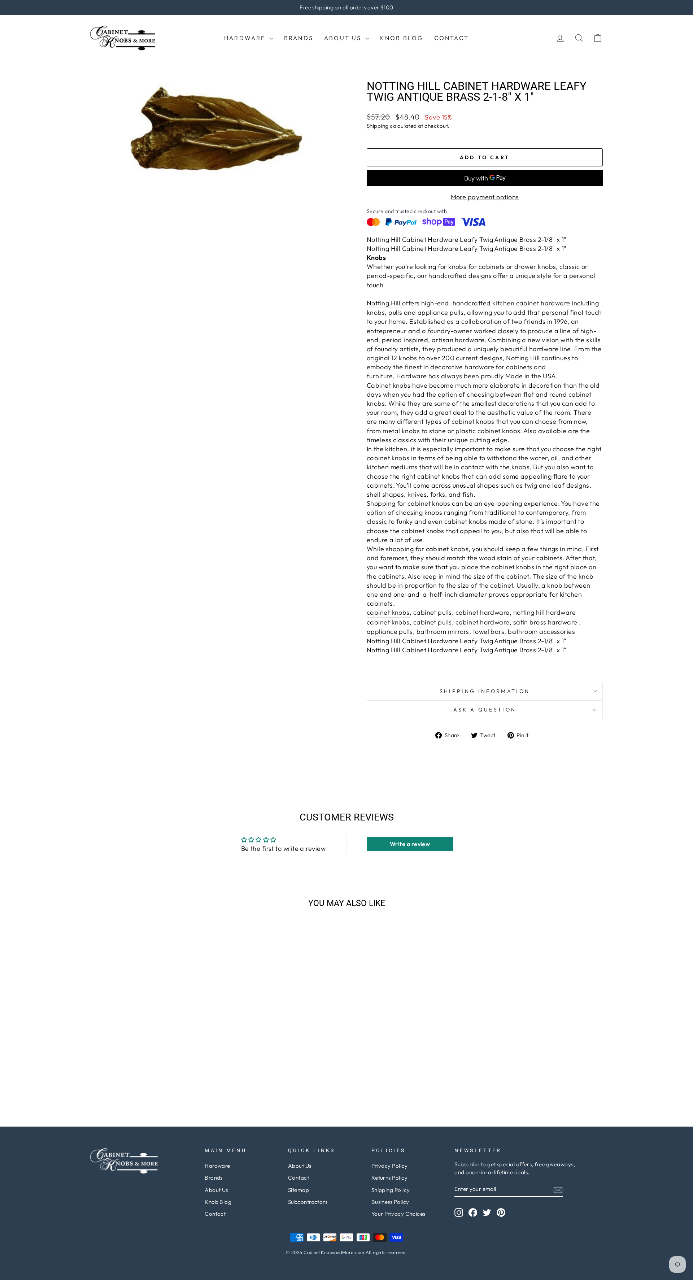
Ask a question (484, 709)
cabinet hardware (483, 622)
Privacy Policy (389, 1165)
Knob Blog (401, 38)
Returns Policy (389, 1177)
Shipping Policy (390, 1190)
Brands (298, 38)
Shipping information (485, 691)
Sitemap (298, 1190)
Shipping (378, 125)
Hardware (246, 38)
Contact (451, 38)
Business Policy (390, 1201)
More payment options (485, 197)
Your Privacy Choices (398, 1213)
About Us (344, 38)
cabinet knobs (388, 612)
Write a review (410, 844)
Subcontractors (307, 1201)
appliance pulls (390, 631)
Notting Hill (384, 303)
